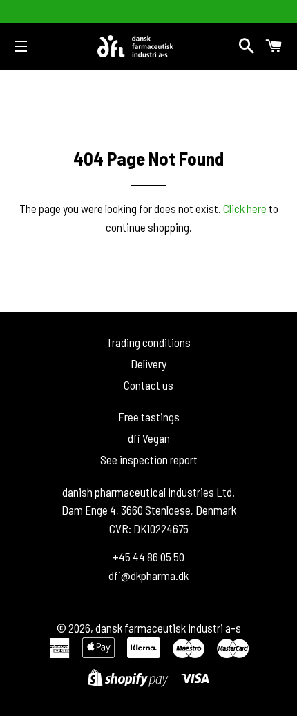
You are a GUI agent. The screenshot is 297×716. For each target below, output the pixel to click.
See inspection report (149, 459)
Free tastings (149, 417)
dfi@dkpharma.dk (148, 575)
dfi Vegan (149, 438)
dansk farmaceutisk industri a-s (168, 628)
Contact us (148, 385)
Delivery (148, 363)
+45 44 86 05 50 (148, 557)
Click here (245, 208)
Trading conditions (148, 342)
